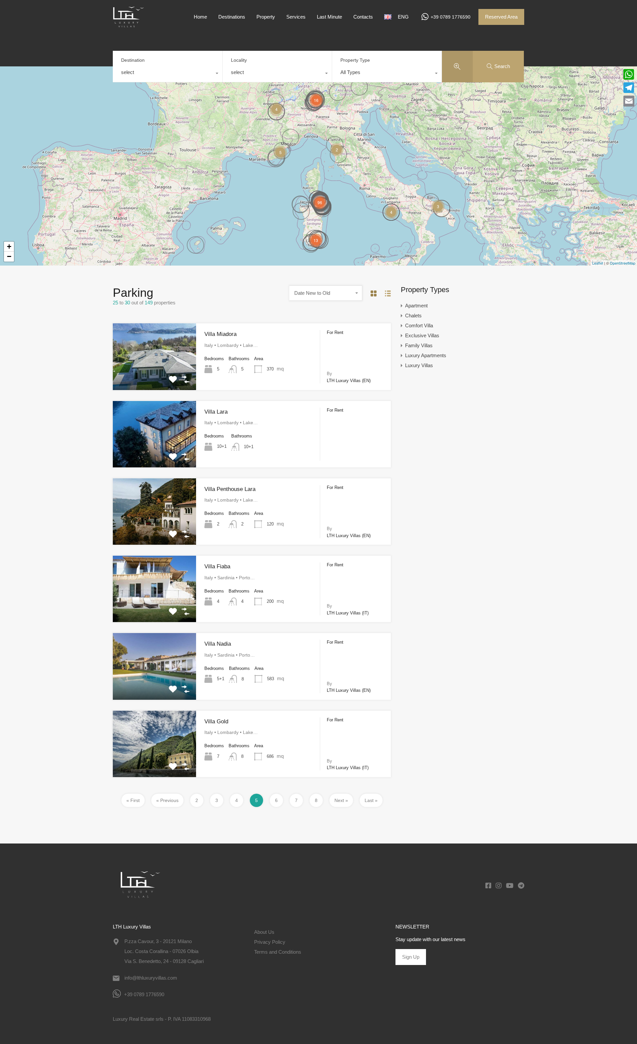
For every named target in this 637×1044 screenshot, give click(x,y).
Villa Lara (216, 412)
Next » (341, 800)
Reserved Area (501, 17)
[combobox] (167, 74)
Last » (371, 800)
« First (133, 800)
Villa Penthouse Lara (229, 489)
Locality (239, 60)
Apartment (416, 305)
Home (200, 17)
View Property (154, 376)
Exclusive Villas (422, 335)
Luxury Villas (419, 365)
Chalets (413, 315)
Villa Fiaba (217, 566)
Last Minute (329, 17)
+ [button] (9, 246)
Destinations (231, 17)
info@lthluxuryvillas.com (150, 978)
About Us (264, 932)
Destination (133, 60)
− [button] (9, 256)
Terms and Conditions (277, 952)
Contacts (363, 17)
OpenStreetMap (622, 263)
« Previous (167, 800)
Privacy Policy (269, 942)
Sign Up (410, 957)
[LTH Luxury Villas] (132, 24)
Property (265, 17)
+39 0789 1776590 (450, 17)
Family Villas (419, 345)
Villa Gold (216, 721)
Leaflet (597, 263)
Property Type (355, 60)
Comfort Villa (419, 325)
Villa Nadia (217, 644)
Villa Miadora (220, 334)
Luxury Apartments (425, 355)
